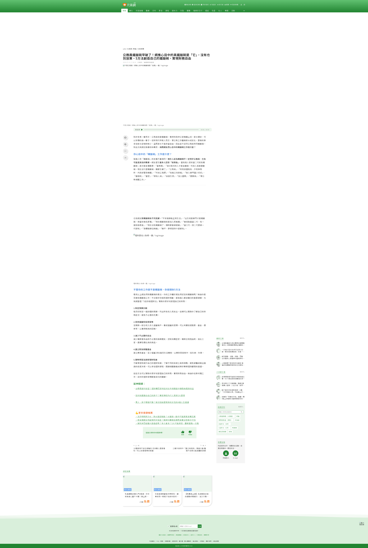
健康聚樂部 (170, 535)
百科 (154, 10)
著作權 (181, 541)
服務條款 (175, 541)
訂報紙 (202, 541)
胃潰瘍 (234, 428)
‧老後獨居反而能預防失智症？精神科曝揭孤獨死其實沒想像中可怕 (165, 420)
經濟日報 (196, 4)
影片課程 (127, 489)
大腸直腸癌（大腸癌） (226, 416)
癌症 (207, 10)
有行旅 (221, 4)
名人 (220, 10)
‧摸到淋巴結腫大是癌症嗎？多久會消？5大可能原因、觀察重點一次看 (167, 423)
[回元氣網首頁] (131, 4)
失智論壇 (139, 10)
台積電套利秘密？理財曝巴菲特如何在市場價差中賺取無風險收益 (165, 388)
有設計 (213, 4)
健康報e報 (174, 526)
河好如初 (205, 4)
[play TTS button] (142, 130)
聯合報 (188, 4)
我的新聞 (235, 4)
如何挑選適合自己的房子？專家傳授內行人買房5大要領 (160, 395)
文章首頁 (199, 535)
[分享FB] (125, 137)
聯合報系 (195, 541)
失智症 (237, 420)
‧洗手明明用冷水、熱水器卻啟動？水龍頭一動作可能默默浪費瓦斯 (165, 416)
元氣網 (129, 49)
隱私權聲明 (187, 541)
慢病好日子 (197, 10)
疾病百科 (186, 535)
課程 (167, 10)
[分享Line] (125, 144)
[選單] (244, 4)
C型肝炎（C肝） (224, 428)
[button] (244, 10)
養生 (131, 10)
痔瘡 (237, 416)
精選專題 (178, 535)
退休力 (174, 10)
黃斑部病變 (222, 432)
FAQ (158, 541)
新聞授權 (167, 541)
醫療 (148, 10)
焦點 (124, 10)
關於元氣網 (162, 535)
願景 (227, 4)
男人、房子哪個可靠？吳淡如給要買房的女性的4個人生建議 (162, 402)
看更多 (242, 338)
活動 (233, 10)
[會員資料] (241, 4)
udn (124, 49)
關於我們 (208, 541)
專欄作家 (206, 535)
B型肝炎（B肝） (224, 424)
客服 (161, 541)
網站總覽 (216, 541)
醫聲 (188, 10)
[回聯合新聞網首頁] (125, 5)
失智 (182, 10)
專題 (226, 10)
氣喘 (230, 432)
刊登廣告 (152, 541)
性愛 (213, 10)
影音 (161, 10)
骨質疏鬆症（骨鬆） (225, 420)
